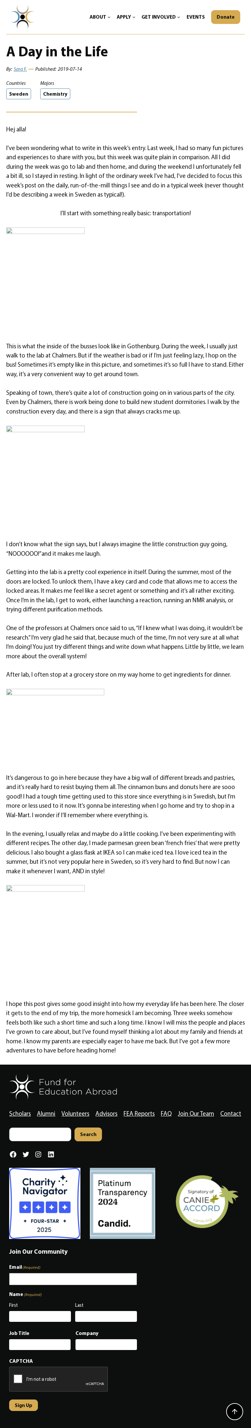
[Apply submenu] (133, 16)
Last (79, 1305)
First (13, 1305)
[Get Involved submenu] (178, 16)
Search (88, 1134)
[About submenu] (109, 16)
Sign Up (23, 1405)
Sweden (18, 94)
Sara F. (20, 69)
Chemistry (55, 94)
